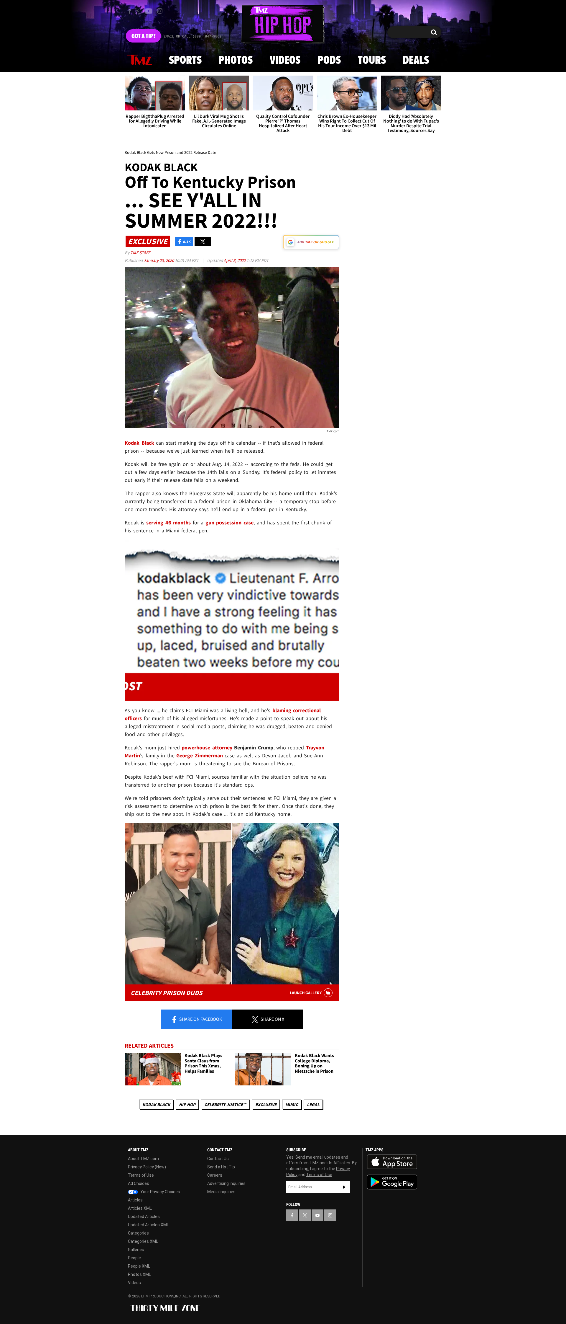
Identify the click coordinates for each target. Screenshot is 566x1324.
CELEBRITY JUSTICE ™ (225, 1104)
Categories (138, 1233)
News (139, 60)
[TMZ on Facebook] (129, 11)
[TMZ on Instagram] (160, 11)
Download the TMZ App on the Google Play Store (392, 1182)
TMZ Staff (140, 252)
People (134, 1257)
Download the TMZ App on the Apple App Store (392, 1162)
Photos (235, 60)
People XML (139, 1266)
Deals (416, 60)
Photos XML (139, 1274)
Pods (329, 60)
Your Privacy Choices (159, 1191)
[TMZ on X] (138, 11)
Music (291, 1104)
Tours (372, 60)
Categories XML (143, 1241)
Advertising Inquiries (226, 1183)
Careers (214, 1175)
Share (200, 1019)
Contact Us (218, 1158)
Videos (285, 60)
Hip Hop (187, 1104)
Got (143, 36)
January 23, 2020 (159, 260)
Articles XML (140, 1208)
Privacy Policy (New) (147, 1167)
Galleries (136, 1249)
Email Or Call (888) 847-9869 (192, 37)
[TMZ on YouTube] (317, 1215)
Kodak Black (156, 1104)
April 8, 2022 (235, 260)
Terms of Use (141, 1175)
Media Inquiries (221, 1191)
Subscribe (344, 1187)
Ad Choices (138, 1183)
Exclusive (266, 1104)
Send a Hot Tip (221, 1167)
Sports (185, 60)
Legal (313, 1104)
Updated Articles (144, 1216)
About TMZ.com (143, 1158)
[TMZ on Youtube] (148, 11)
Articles (135, 1200)
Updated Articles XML (148, 1224)
